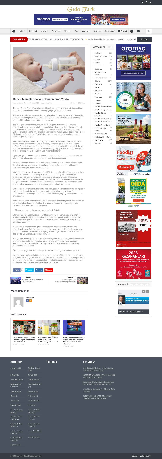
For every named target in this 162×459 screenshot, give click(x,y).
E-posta (82, 103)
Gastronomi (109, 31)
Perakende (56, 31)
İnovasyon (86, 31)
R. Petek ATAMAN (101, 134)
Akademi (67, 31)
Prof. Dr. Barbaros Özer (103, 107)
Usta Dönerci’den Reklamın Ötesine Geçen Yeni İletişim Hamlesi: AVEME (24, 340)
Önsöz (134, 456)
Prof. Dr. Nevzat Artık (102, 119)
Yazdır (74, 103)
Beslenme (97, 31)
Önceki (28, 277)
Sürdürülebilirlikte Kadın (103, 137)
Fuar (76, 31)
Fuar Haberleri (99, 66)
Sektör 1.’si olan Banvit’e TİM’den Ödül (32, 281)
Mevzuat (97, 94)
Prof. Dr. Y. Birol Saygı (102, 125)
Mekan (97, 87)
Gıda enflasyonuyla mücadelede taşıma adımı (65, 281)
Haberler (22, 31)
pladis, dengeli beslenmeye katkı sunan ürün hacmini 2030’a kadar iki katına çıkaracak (106, 39)
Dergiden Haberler (101, 56)
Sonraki (70, 277)
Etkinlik (97, 63)
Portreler (97, 103)
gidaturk (20, 103)
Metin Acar (98, 91)
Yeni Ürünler (99, 140)
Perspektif (33, 31)
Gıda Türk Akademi (101, 78)
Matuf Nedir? (145, 456)
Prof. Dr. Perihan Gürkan (103, 122)
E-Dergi (124, 31)
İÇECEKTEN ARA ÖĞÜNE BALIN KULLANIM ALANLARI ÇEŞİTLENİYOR (34, 39)
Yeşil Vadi (44, 31)
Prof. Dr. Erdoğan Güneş (103, 110)
